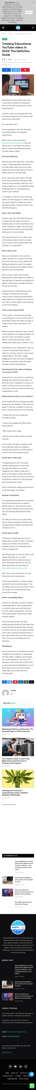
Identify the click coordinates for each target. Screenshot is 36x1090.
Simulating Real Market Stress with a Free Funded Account (24, 880)
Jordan (10, 59)
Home (7, 1073)
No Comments (28, 62)
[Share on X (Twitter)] (15, 70)
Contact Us (24, 1073)
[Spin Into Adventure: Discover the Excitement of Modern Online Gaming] (7, 892)
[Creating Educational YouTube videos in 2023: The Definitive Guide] (18, 85)
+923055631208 (13, 1036)
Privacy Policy (8, 1076)
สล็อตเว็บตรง (7, 1052)
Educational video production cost (14, 568)
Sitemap (18, 1076)
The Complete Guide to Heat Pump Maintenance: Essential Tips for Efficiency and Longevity (15, 761)
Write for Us (24, 1079)
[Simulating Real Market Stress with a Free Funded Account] (7, 880)
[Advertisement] (18, 831)
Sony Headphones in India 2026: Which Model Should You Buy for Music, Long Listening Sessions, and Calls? (24, 865)
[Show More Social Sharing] (32, 70)
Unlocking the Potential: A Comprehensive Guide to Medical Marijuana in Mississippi (15, 793)
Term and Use (12, 1079)
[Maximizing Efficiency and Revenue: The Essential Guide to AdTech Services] (18, 717)
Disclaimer (27, 1076)
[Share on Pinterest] (25, 70)
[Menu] (3, 27)
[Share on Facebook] (6, 70)
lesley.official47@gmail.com (16, 1032)
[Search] (33, 27)
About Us (14, 1073)
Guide (4, 39)
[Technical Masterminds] (18, 27)
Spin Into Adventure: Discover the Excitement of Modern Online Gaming (24, 892)
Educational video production (13, 143)
